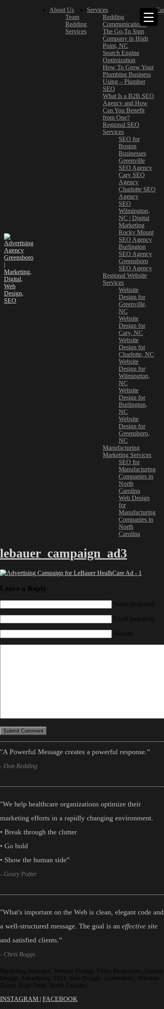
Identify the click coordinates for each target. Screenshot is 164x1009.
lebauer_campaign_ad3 (63, 553)
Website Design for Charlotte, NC (136, 347)
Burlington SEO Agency (135, 250)
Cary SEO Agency (132, 178)
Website (123, 633)
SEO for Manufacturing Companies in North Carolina (137, 476)
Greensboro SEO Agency (135, 265)
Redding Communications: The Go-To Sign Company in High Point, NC (125, 31)
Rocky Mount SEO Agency (136, 236)
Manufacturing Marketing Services (127, 451)
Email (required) (133, 618)
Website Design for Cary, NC (132, 325)
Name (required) (134, 604)
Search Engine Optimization (121, 56)
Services (75, 31)
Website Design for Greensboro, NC (134, 430)
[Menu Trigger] (149, 17)
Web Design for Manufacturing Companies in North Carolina (137, 516)
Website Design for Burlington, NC (133, 401)
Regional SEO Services (121, 128)
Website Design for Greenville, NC (132, 300)
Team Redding (76, 21)
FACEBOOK (60, 998)
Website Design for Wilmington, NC (134, 372)
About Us (61, 9)
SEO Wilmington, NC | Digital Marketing (134, 214)
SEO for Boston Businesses (132, 146)
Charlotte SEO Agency (137, 193)
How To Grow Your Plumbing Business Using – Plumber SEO (128, 78)
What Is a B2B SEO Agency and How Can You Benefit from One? (128, 107)
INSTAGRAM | (20, 998)
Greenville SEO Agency (135, 164)
